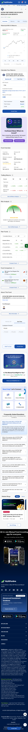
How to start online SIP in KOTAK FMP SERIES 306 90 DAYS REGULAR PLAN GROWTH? (13, 471)
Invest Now (14, 728)
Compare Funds (13, 263)
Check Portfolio (8, 140)
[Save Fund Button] (21, 9)
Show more (5, 300)
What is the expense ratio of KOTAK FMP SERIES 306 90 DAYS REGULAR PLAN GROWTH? (12, 439)
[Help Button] (25, 724)
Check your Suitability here (13, 380)
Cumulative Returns (7, 236)
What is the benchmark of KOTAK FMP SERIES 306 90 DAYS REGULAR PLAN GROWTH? (13, 445)
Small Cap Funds (20, 704)
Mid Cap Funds (4, 706)
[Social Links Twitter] (10, 590)
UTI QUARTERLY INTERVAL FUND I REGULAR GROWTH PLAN (7, 250)
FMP (5, 17)
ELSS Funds (21, 703)
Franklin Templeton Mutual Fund (9, 694)
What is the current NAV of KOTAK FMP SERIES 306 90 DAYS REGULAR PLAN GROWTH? (12, 423)
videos (23, 496)
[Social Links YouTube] (14, 590)
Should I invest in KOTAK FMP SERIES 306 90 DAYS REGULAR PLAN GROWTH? (13, 465)
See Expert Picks (19, 140)
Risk (19, 21)
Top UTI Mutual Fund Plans (7, 695)
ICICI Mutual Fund (16, 679)
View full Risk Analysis (13, 227)
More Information (13, 313)
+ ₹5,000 (20, 332)
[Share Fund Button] (25, 9)
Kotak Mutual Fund (5, 697)
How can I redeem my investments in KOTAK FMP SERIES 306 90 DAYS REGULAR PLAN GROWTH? (13, 478)
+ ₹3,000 (13, 332)
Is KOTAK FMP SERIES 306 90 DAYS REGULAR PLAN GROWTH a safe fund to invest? (12, 459)
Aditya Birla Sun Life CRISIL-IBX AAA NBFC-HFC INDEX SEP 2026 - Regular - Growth (8, 244)
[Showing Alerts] (25, 714)
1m (9, 60)
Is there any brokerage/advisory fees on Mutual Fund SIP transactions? (12, 484)
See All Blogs (13, 525)
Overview (4, 21)
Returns (12, 21)
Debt (2, 17)
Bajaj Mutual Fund (5, 680)
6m (17, 60)
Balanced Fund (11, 704)
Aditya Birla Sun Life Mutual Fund (9, 686)
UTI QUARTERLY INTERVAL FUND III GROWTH (7, 247)
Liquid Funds (4, 704)
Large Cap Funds (13, 703)
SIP (18, 236)
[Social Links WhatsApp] (21, 590)
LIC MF (14, 689)
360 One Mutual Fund (16, 680)
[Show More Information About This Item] (12, 175)
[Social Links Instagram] (18, 590)
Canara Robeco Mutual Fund (8, 688)
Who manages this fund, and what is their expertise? (12, 490)
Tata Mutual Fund (19, 695)
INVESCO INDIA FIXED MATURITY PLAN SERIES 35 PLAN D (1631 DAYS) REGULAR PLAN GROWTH (8, 257)
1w (5, 60)
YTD (22, 60)
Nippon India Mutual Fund (7, 698)
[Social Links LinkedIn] (6, 590)
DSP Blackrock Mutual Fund (8, 691)
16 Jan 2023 (6, 64)
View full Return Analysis (13, 196)
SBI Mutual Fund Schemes (17, 697)
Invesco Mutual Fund (6, 689)
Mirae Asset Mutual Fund (7, 685)
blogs (17, 496)
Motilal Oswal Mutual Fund (7, 683)
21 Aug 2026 (18, 64)
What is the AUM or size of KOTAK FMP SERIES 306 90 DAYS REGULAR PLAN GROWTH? (12, 452)
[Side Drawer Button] (25, 2)
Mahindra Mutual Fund (6, 682)
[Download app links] (8, 541)
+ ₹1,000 (5, 332)
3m (13, 60)
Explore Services (9, 609)
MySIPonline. (12, 710)
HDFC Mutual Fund (19, 685)
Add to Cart (8, 346)
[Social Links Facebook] (2, 590)
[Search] (19, 2)
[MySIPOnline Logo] (6, 2)
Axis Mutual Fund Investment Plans (9, 692)
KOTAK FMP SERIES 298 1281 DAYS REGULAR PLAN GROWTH (7, 254)
